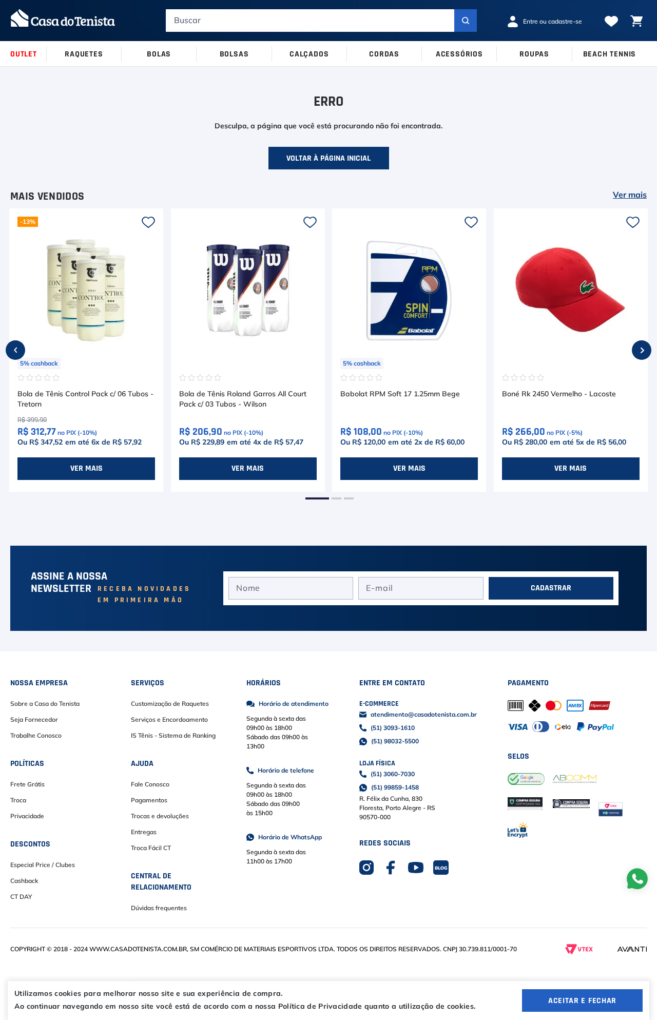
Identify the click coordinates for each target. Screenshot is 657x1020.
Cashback (24, 881)
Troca (18, 800)
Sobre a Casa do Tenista (45, 704)
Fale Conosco (150, 784)
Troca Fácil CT (151, 848)
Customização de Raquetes (170, 704)
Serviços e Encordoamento (169, 720)
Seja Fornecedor (34, 720)
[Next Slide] (641, 350)
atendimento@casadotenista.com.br (424, 714)
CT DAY (21, 897)
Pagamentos (149, 800)
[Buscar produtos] (465, 20)
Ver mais (630, 195)
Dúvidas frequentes (159, 908)
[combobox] (321, 20)
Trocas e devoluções (160, 816)
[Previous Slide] (15, 350)
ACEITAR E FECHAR (582, 1000)
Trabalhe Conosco (36, 736)
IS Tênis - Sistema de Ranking (173, 736)
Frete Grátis (27, 784)
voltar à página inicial (328, 158)
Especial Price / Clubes (42, 865)
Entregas (144, 832)
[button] (317, 498)
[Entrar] (548, 21)
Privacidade (27, 816)
